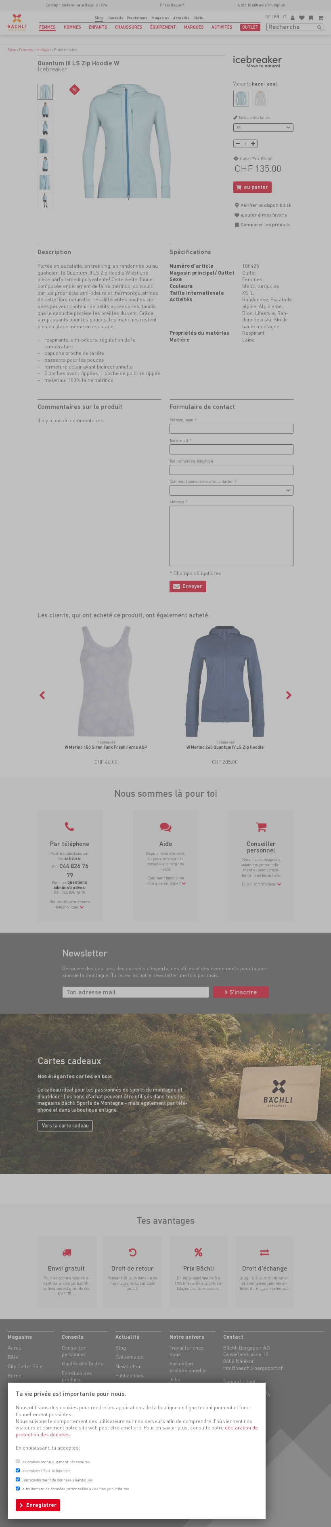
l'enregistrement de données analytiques (56, 1479)
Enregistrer (41, 1505)
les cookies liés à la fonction (45, 1470)
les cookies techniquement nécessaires (55, 1461)
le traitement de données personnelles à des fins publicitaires (75, 1488)
